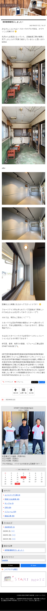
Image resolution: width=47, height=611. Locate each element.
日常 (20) (8, 507)
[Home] (3, 399)
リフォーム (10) (10, 512)
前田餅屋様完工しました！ (13, 22)
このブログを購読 (11, 569)
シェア (42, 382)
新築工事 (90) (9, 516)
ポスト (35, 382)
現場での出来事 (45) (12, 499)
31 (17, 484)
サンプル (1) (9, 503)
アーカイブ (7, 523)
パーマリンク (8, 382)
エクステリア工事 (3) (12, 495)
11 (23, 477)
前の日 (16, 390)
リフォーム (19, 382)
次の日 (31, 390)
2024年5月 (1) (10, 527)
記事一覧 (23, 393)
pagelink (5, 560)
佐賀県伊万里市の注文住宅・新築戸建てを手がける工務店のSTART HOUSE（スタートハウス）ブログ (23, 8)
